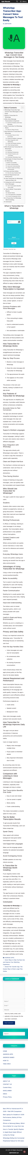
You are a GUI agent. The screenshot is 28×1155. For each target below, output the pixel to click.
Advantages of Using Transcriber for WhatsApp (14, 160)
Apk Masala (5, 1)
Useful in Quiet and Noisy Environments (14, 168)
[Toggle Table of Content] (21, 107)
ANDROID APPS (9, 957)
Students (9, 150)
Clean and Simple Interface (14, 143)
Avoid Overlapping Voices (14, 196)
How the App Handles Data (14, 173)
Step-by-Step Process (12, 129)
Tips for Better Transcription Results (13, 190)
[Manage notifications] (24, 1152)
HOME (5, 1051)
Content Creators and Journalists (13, 154)
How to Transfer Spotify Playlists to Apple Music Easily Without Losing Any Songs (13, 1132)
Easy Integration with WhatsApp (13, 140)
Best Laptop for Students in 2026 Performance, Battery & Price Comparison (13, 1117)
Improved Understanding (14, 166)
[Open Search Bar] (17, 1)
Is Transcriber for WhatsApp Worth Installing (13, 199)
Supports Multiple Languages (15, 138)
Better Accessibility (12, 162)
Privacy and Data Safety (12, 171)
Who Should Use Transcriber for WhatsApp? (13, 147)
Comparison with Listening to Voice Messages (13, 183)
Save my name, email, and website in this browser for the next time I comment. (14, 1016)
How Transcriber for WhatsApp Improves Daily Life (14, 179)
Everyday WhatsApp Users (14, 157)
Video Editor (7, 1064)
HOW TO (6, 1060)
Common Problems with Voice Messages (14, 123)
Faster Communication (12, 164)
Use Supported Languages (14, 194)
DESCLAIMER (7, 1090)
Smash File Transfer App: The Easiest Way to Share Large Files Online (13, 969)
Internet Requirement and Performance (12, 175)
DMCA (5, 1094)
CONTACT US (7, 1084)
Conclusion (9, 201)
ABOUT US (6, 1081)
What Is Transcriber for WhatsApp (11, 116)
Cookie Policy (7, 1087)
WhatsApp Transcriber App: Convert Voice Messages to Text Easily (13, 111)
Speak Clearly (11, 192)
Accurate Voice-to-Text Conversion (13, 135)
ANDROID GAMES (8, 1057)
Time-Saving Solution (13, 145)
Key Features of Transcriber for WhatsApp (13, 132)
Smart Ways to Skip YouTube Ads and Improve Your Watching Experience (14, 962)
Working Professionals (13, 152)
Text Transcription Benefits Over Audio (14, 186)
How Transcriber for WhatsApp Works (13, 127)
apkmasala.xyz (14, 1152)
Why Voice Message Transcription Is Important (12, 120)
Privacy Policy (7, 1097)
